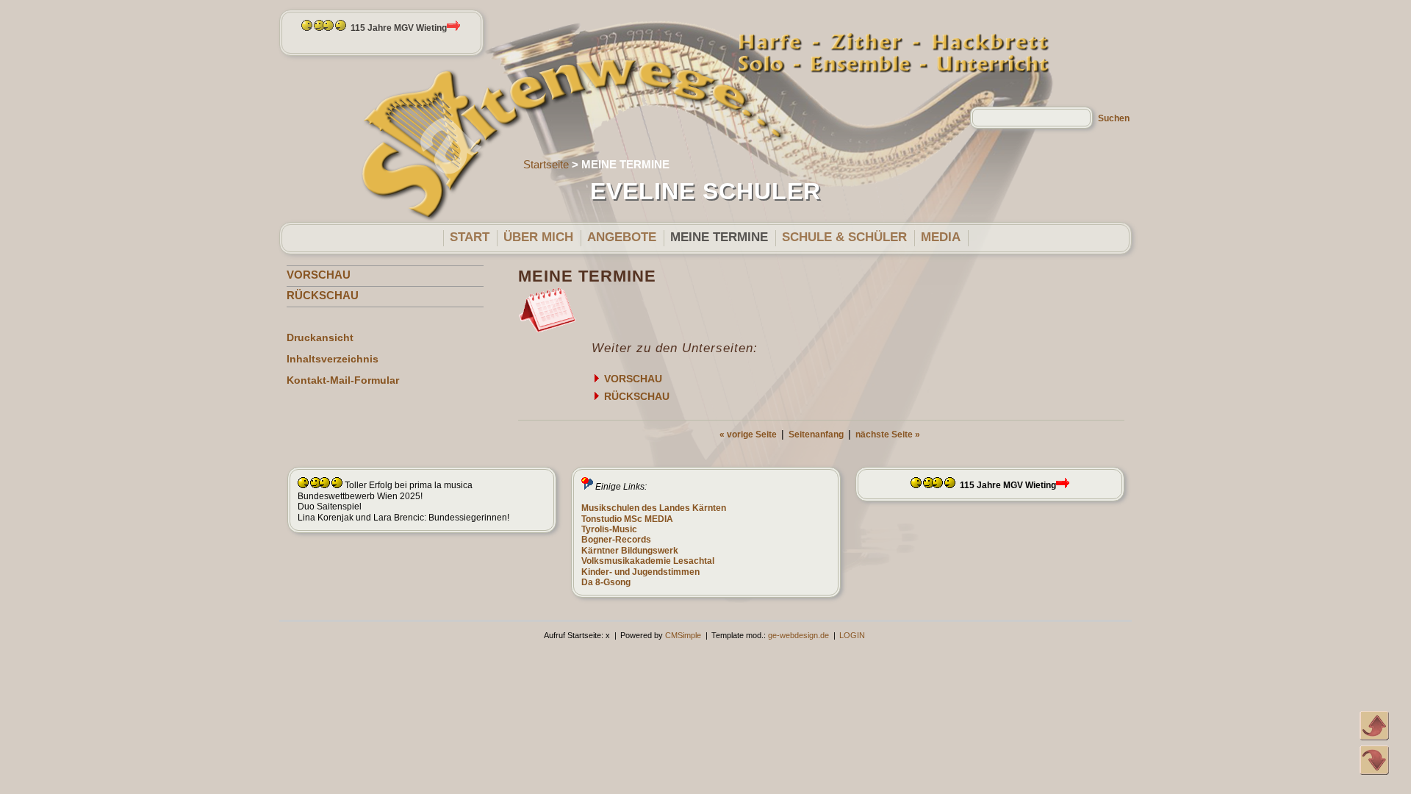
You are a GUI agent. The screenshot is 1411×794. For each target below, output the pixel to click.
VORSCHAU (319, 274)
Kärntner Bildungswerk (629, 551)
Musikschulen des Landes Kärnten (653, 508)
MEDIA (941, 237)
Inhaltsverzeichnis (332, 359)
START (469, 237)
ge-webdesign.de (798, 635)
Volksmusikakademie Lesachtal (647, 561)
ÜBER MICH (538, 237)
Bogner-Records (616, 539)
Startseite (546, 164)
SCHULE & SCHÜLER (844, 237)
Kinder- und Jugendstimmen (640, 572)
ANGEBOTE (621, 237)
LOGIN (852, 635)
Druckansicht (320, 337)
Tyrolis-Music (609, 529)
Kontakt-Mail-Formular (343, 380)
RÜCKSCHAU (323, 295)
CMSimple (683, 635)
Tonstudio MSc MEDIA (627, 519)
